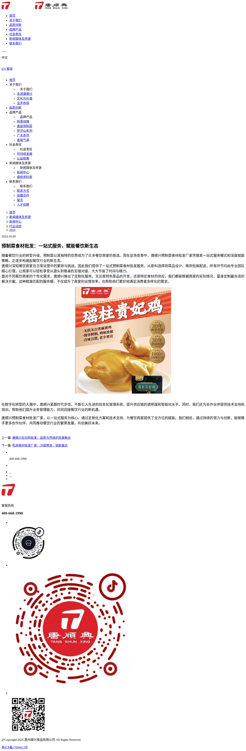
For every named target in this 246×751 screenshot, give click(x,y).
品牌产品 (15, 29)
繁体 (10, 68)
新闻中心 (23, 172)
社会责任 (15, 34)
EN (4, 68)
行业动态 (15, 226)
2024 (12, 230)
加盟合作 (23, 195)
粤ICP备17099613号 (15, 747)
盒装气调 (23, 140)
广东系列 (23, 135)
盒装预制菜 (24, 126)
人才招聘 (23, 204)
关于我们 (15, 20)
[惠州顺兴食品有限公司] (35, 8)
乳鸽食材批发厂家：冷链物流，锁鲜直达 (40, 445)
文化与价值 (24, 98)
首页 (12, 15)
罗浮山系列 (24, 130)
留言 (20, 200)
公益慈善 (23, 158)
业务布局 (23, 103)
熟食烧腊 (23, 121)
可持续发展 (24, 154)
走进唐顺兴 (24, 93)
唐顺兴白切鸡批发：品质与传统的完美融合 (41, 437)
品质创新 (15, 25)
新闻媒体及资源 (20, 38)
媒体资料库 (24, 177)
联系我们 (15, 43)
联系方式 (23, 190)
